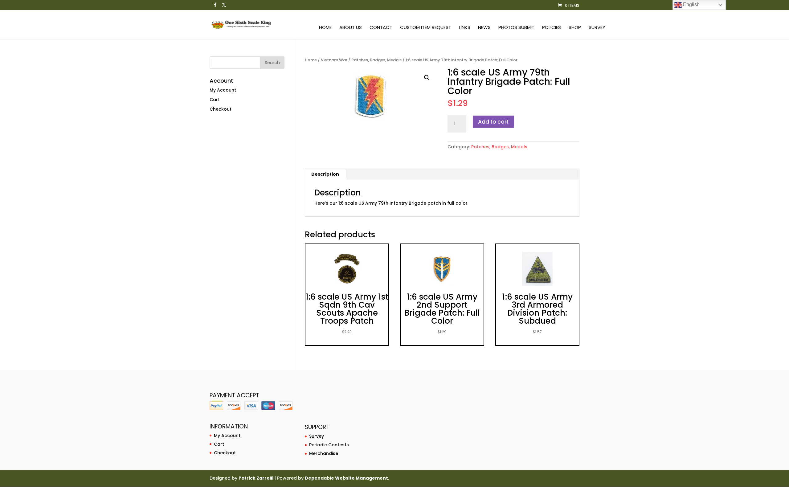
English (691, 4)
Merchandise (323, 453)
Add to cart (493, 121)
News (484, 28)
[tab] (325, 174)
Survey (597, 28)
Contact (381, 28)
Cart (215, 99)
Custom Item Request (425, 28)
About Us (350, 28)
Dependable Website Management (346, 478)
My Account (223, 90)
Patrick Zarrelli (256, 478)
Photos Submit (516, 28)
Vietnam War (334, 60)
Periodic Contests (329, 445)
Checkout (220, 109)
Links (464, 28)
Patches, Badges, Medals (376, 60)
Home (325, 28)
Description (325, 174)
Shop (575, 28)
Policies (551, 28)
